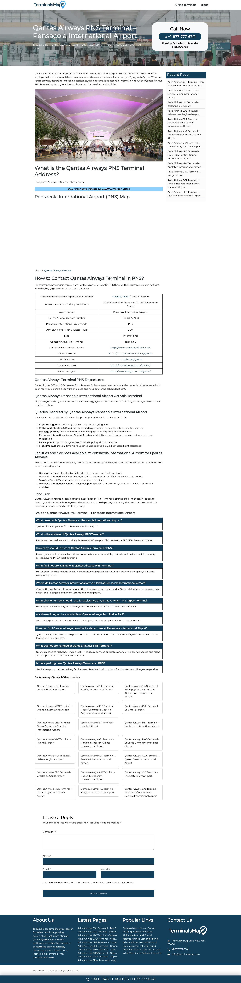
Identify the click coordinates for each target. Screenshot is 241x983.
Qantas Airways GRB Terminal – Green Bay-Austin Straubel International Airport (54, 726)
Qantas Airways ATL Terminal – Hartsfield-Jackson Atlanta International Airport (97, 743)
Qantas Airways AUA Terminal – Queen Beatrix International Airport (142, 759)
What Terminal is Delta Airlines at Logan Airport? (149, 953)
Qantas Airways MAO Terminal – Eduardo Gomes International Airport (142, 743)
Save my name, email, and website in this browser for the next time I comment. (89, 882)
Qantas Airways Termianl (64, 45)
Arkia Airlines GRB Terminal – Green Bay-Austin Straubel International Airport (183, 155)
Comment (49, 831)
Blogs (204, 4)
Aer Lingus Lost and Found (138, 931)
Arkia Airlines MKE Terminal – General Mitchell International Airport (184, 135)
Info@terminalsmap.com (186, 954)
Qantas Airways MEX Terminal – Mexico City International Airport (54, 792)
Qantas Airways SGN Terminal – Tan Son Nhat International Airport (98, 759)
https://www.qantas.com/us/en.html (130, 347)
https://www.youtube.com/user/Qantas (130, 353)
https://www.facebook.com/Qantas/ (130, 365)
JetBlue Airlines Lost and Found (140, 938)
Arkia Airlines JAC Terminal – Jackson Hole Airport (105, 935)
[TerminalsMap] (50, 4)
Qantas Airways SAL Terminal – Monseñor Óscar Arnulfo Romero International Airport (141, 792)
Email (47, 869)
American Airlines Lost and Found (141, 949)
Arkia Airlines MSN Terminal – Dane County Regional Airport (111, 949)
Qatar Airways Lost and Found (139, 946)
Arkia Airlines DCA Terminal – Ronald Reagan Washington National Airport (183, 184)
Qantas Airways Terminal (57, 270)
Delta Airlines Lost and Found (139, 928)
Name (47, 856)
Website (105, 869)
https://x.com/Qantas (130, 359)
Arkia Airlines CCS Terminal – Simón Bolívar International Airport (183, 94)
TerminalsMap (41, 45)
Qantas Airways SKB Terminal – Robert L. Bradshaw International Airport (98, 776)
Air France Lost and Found (137, 935)
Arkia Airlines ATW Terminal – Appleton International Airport (111, 956)
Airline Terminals (185, 4)
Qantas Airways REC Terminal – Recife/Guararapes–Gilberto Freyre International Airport (98, 710)
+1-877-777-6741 (182, 37)
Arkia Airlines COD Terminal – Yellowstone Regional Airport (110, 938)
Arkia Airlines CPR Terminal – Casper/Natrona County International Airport (183, 123)
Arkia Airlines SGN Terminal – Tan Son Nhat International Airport (113, 928)
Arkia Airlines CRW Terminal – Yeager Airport (102, 960)
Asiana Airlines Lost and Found (140, 942)
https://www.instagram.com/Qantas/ (130, 371)
